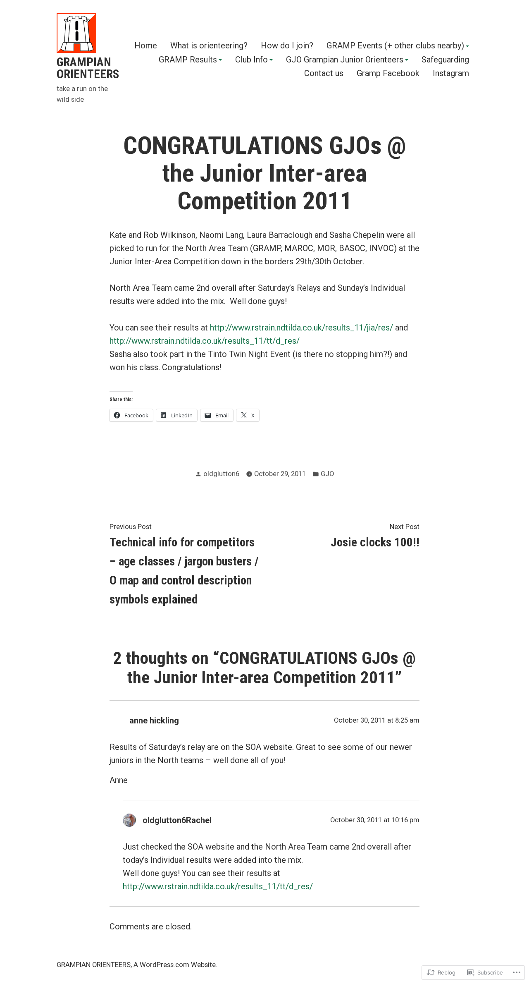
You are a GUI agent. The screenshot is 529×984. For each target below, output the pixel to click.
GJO (327, 474)
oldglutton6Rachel (177, 820)
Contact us (323, 73)
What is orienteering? (209, 46)
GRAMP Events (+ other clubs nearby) (395, 46)
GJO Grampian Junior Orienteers (344, 60)
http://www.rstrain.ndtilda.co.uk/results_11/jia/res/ (301, 328)
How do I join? (287, 46)
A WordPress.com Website (174, 965)
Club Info (251, 60)
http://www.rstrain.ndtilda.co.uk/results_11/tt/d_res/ (205, 341)
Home (145, 46)
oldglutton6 (221, 474)
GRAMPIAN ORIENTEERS (88, 68)
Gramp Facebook (388, 73)
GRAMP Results (188, 60)
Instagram (451, 73)
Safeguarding (445, 60)
